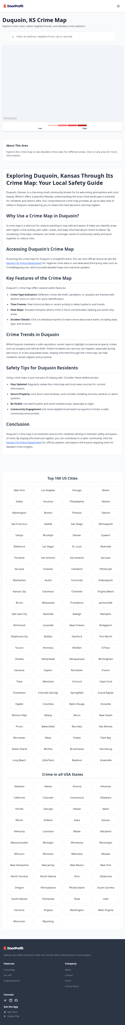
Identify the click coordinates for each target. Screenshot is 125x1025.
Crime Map (9, 969)
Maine (76, 831)
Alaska (48, 786)
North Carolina (19, 876)
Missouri (19, 854)
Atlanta (106, 501)
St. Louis (77, 546)
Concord (77, 681)
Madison (77, 760)
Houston (48, 501)
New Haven (105, 715)
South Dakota (19, 899)
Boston (48, 512)
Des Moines (105, 726)
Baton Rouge (77, 704)
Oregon (19, 887)
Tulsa (19, 681)
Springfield (77, 692)
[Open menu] (118, 6)
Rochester (77, 670)
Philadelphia (77, 501)
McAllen (77, 647)
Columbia (48, 704)
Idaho (105, 809)
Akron (76, 715)
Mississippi (105, 842)
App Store (12, 1011)
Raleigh (77, 614)
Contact (69, 975)
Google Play (13, 1016)
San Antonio (48, 557)
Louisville (48, 625)
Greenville (106, 760)
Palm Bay (105, 737)
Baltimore (19, 546)
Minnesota (77, 842)
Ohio (77, 876)
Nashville (48, 614)
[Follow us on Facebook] (16, 1000)
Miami (105, 490)
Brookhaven (77, 749)
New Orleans (77, 625)
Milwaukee (48, 602)
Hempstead (48, 659)
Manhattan (19, 580)
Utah (106, 899)
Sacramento (77, 557)
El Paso (106, 647)
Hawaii (77, 809)
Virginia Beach (106, 591)
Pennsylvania (48, 887)
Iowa (77, 820)
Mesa (48, 737)
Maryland (105, 831)
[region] (62, 83)
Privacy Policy (72, 986)
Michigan (48, 842)
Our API (8, 975)
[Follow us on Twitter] (5, 1000)
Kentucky (19, 831)
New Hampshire (19, 865)
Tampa (19, 535)
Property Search (12, 980)
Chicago (77, 490)
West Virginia (105, 910)
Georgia (48, 809)
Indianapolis (106, 580)
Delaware (105, 797)
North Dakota (48, 876)
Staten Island (19, 749)
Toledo (77, 737)
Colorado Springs (48, 692)
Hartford (77, 636)
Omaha (19, 659)
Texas (77, 899)
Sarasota (19, 670)
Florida (19, 809)
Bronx (19, 602)
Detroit (106, 512)
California (19, 797)
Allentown (48, 681)
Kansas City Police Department (24, 263)
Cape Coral (106, 681)
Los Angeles (48, 490)
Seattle (48, 524)
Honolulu (48, 647)
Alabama (19, 786)
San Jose (19, 569)
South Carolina (105, 887)
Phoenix (77, 512)
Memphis (105, 614)
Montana (48, 854)
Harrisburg (105, 749)
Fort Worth (105, 636)
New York (19, 490)
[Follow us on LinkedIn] (10, 1000)
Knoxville (106, 704)
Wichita (48, 749)
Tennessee (48, 899)
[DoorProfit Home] (13, 6)
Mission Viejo (19, 715)
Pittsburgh (106, 569)
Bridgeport (105, 625)
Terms (68, 980)
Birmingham (106, 659)
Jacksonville (105, 602)
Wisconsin (19, 921)
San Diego (77, 524)
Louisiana (48, 831)
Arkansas (105, 786)
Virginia (48, 910)
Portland (19, 557)
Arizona (77, 786)
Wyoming (48, 921)
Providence (76, 602)
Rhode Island (76, 887)
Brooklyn (48, 535)
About (68, 969)
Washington (19, 512)
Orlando (48, 569)
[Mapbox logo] (10, 118)
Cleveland (76, 569)
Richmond (19, 625)
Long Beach (19, 760)
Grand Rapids (106, 692)
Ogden (19, 704)
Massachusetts (19, 842)
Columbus (48, 591)
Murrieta (77, 726)
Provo (19, 726)
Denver (77, 535)
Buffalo (48, 636)
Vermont (19, 910)
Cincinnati (77, 580)
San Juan (106, 557)
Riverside (105, 546)
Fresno (106, 670)
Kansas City (19, 591)
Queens (105, 535)
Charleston (19, 692)
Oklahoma (106, 876)
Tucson (19, 647)
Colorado (48, 797)
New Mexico (77, 865)
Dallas (19, 501)
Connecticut (77, 797)
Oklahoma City (19, 636)
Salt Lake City (19, 614)
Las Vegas (48, 546)
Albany (48, 715)
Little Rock (48, 760)
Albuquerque (76, 659)
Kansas (106, 820)
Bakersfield (48, 726)
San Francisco (19, 524)
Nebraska (76, 854)
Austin (48, 580)
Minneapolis (106, 524)
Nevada (105, 854)
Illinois (19, 820)
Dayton (48, 670)
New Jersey (48, 865)
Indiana (48, 820)
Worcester (19, 737)
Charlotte (76, 591)
